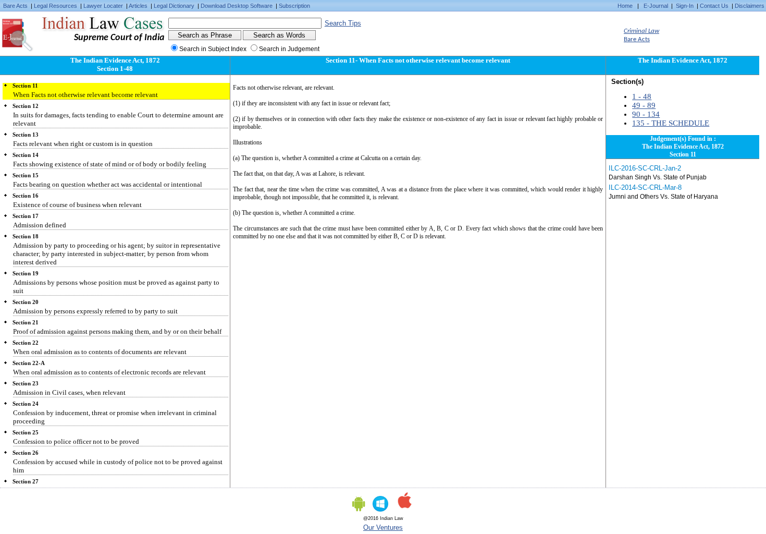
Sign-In (685, 6)
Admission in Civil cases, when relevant (69, 392)
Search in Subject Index (212, 49)
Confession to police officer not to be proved (76, 441)
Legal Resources (55, 6)
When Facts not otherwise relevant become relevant (85, 95)
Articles (138, 6)
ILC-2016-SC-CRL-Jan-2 (645, 168)
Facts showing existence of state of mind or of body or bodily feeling (109, 164)
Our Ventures (383, 527)
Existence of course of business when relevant (77, 205)
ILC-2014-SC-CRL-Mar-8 (645, 187)
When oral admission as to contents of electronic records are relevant (109, 372)
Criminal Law (641, 31)
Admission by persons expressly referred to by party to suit (95, 311)
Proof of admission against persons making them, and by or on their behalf (117, 331)
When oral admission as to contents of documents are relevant (100, 352)
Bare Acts (15, 6)
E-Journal (656, 6)
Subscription (294, 6)
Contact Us (714, 6)
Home (625, 6)
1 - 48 (641, 96)
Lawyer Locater (103, 6)
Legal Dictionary (174, 6)
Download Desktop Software (237, 6)
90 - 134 (646, 114)
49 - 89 (644, 105)
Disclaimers (749, 6)
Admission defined (39, 225)
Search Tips (343, 23)
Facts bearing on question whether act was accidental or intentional (107, 184)
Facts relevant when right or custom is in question (83, 144)
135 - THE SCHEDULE (670, 123)
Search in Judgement (289, 49)
